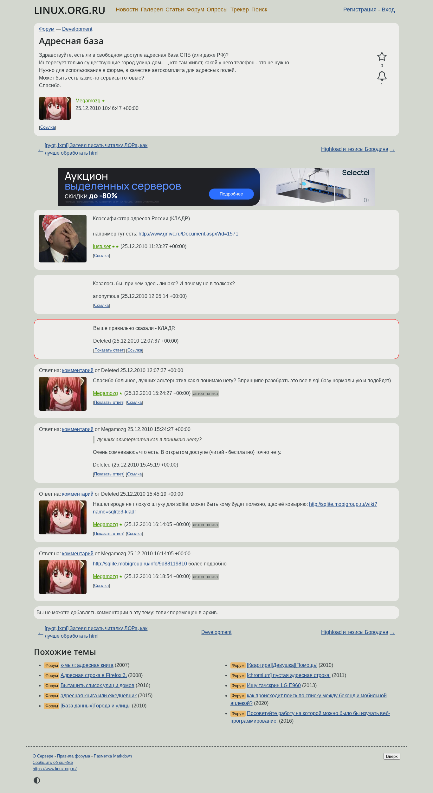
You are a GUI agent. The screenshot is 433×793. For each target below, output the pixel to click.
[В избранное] (382, 56)
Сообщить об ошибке (53, 762)
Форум (195, 9)
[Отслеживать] (382, 76)
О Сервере (43, 756)
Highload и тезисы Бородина (354, 149)
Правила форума (73, 756)
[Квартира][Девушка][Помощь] (282, 665)
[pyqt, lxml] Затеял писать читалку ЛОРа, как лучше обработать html (96, 149)
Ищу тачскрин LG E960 (274, 685)
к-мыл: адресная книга (87, 665)
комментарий (78, 370)
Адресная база (71, 41)
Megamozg (87, 100)
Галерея (152, 9)
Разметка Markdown (113, 756)
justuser (102, 246)
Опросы (217, 9)
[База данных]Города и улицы (96, 705)
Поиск (259, 9)
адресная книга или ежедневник (99, 695)
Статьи (174, 9)
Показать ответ (109, 350)
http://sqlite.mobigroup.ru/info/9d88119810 (140, 563)
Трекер (239, 9)
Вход (388, 9)
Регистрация (360, 9)
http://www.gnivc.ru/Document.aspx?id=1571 (188, 233)
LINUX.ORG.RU (70, 10)
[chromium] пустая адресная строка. (289, 675)
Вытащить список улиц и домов (97, 685)
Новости (127, 9)
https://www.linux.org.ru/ (55, 768)
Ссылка (47, 127)
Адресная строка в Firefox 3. (94, 675)
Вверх (392, 756)
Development (77, 29)
